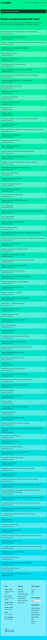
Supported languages (23, 594)
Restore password (22, 598)
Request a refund (22, 596)
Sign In (45, 2)
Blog (32, 2)
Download (6, 593)
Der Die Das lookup (35, 614)
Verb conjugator (35, 612)
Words (32, 619)
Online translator (35, 610)
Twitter (33, 591)
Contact (41, 2)
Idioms (32, 623)
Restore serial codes (22, 600)
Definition (33, 621)
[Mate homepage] (6, 2)
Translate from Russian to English (7, 33)
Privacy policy (21, 602)
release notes (11, 591)
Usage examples (35, 617)
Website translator (35, 608)
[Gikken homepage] (9, 630)
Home (26, 2)
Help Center (36, 2)
